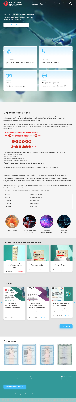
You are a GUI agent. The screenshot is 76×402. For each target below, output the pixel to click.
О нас (4, 376)
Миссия (17, 376)
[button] (4, 50)
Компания (27, 3)
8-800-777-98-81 (68, 378)
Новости (7, 283)
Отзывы (65, 3)
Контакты (30, 379)
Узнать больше (16, 25)
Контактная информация (38, 394)
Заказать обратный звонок (14, 386)
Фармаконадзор (65, 380)
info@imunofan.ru (68, 376)
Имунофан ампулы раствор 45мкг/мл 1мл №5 (38, 264)
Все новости (66, 326)
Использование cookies (25, 394)
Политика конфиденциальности (10, 394)
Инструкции (48, 3)
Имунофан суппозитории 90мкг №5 (61, 264)
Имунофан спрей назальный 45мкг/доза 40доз (14, 265)
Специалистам (18, 378)
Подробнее (9, 271)
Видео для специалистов (33, 378)
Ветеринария (57, 3)
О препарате (35, 3)
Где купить (41, 3)
